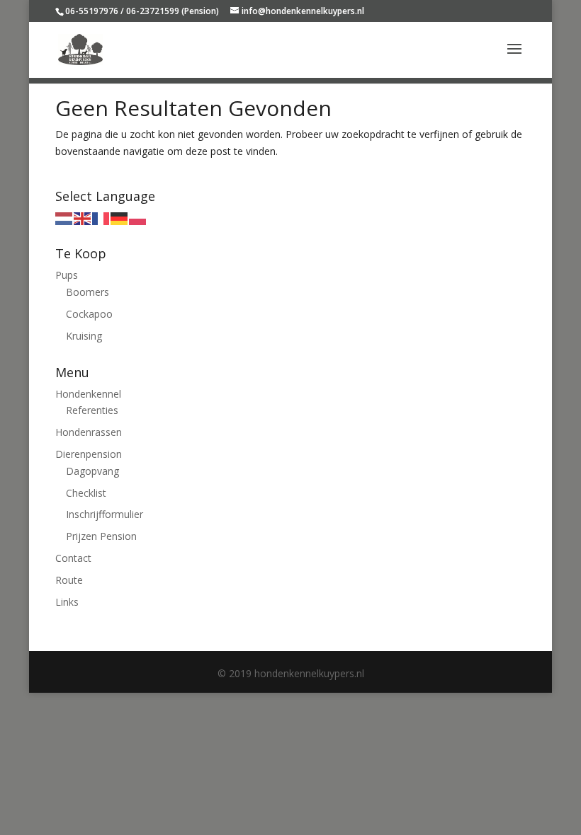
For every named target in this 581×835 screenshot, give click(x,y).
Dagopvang (92, 471)
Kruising (84, 335)
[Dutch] (64, 217)
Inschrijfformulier (104, 514)
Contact (73, 558)
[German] (120, 217)
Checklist (86, 493)
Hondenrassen (88, 432)
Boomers (87, 292)
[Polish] (138, 217)
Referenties (92, 410)
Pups (66, 275)
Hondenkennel (88, 394)
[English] (83, 217)
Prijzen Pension (101, 536)
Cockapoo (89, 314)
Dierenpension (88, 454)
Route (69, 580)
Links (67, 602)
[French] (101, 217)
